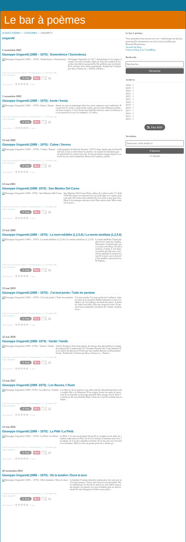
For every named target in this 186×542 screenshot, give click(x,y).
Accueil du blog (133, 47)
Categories (30, 32)
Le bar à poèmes (11, 32)
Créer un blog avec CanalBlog (140, 49)
